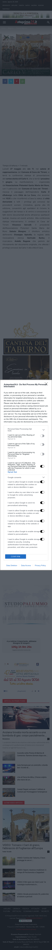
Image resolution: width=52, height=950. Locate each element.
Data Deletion (11, 565)
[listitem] (26, 430)
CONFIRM (15, 557)
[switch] (42, 436)
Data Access (26, 565)
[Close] (47, 384)
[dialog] (26, 475)
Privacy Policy (40, 565)
